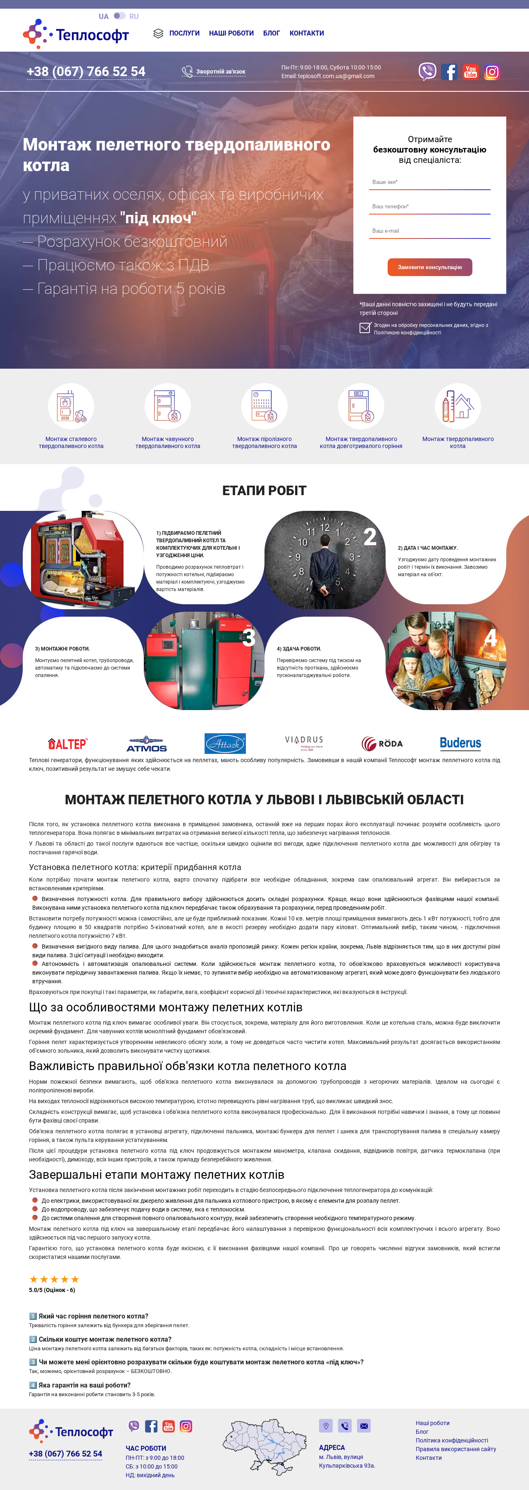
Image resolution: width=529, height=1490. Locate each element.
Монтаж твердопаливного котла (458, 442)
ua (104, 16)
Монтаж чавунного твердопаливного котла (168, 442)
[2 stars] (44, 1279)
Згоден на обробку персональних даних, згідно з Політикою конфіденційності (431, 329)
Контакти (307, 33)
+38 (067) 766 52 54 (86, 71)
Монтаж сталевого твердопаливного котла (71, 442)
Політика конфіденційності (452, 1440)
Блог (271, 33)
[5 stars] (75, 1279)
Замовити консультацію (430, 267)
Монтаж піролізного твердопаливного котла (264, 442)
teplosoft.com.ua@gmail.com (336, 76)
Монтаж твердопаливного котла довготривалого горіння (361, 442)
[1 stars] (33, 1279)
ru (134, 16)
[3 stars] (54, 1279)
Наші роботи (231, 33)
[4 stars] (64, 1279)
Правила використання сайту (456, 1449)
